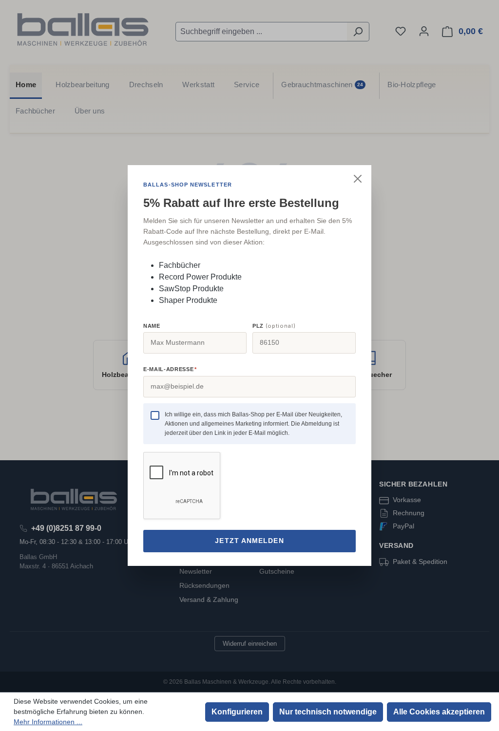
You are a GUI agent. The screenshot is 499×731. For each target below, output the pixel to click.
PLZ (273, 325)
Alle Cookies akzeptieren (439, 712)
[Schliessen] (358, 179)
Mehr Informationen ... (48, 722)
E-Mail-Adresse (169, 369)
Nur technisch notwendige (328, 712)
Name (151, 326)
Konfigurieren (237, 712)
